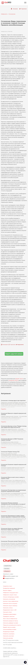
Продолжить (20, 344)
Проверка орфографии (9, 614)
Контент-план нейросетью (10, 601)
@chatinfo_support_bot (11, 576)
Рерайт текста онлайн (9, 627)
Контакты (6, 568)
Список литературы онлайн (11, 597)
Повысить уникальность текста (12, 625)
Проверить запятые (8, 616)
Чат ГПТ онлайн (7, 644)
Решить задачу (7, 590)
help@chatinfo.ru (9, 578)
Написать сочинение (9, 599)
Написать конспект (8, 636)
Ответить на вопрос (8, 633)
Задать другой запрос (14, 354)
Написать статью (8, 607)
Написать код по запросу (10, 605)
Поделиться (24, 8)
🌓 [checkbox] (25, 662)
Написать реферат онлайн (10, 623)
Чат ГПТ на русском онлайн (11, 640)
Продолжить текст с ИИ (9, 610)
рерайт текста (19, 378)
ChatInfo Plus (7, 565)
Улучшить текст (7, 612)
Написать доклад (8, 638)
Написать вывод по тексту (10, 620)
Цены (4, 582)
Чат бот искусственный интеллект (13, 642)
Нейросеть (4, 14)
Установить (15, 8)
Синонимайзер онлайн (9, 629)
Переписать (13, 344)
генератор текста (13, 380)
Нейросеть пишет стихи (10, 594)
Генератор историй (8, 631)
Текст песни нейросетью (10, 618)
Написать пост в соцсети (10, 603)
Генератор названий (9, 588)
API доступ (7, 571)
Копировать (5, 344)
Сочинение (12, 14)
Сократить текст (7, 586)
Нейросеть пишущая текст (10, 592)
